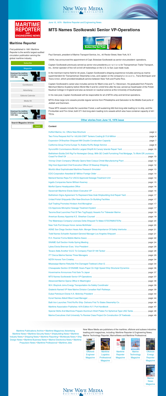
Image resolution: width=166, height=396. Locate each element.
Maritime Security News (39, 333)
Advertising (27, 90)
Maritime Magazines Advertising (60, 330)
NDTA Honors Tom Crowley (61, 259)
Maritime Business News (35, 339)
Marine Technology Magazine (135, 354)
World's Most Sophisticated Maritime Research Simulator (75, 169)
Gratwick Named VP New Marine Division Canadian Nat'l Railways (79, 289)
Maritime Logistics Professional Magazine (105, 356)
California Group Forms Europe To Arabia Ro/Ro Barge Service (78, 144)
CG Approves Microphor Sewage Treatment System (72, 207)
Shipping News (32, 336)
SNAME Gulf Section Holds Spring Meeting (68, 242)
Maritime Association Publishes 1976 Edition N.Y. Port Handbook (78, 306)
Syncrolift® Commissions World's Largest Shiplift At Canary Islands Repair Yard (85, 149)
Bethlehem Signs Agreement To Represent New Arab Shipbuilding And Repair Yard (87, 195)
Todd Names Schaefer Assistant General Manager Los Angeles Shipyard (82, 233)
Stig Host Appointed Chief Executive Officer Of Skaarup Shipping (78, 164)
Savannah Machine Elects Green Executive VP (70, 190)
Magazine (28, 68)
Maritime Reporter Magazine (120, 354)
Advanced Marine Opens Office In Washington (70, 280)
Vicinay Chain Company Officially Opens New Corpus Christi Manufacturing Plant (86, 160)
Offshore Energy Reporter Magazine (150, 356)
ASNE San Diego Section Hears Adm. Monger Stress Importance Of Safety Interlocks (88, 229)
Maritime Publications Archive (30, 330)
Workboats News (68, 336)
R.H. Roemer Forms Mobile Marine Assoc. (68, 237)
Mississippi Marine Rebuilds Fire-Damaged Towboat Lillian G (77, 263)
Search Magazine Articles (23, 122)
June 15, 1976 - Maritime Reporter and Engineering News (75, 22)
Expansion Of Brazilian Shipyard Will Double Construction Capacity (80, 140)
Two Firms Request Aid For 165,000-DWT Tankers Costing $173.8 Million (82, 136)
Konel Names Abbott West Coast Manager (68, 298)
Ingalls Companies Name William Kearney (68, 182)
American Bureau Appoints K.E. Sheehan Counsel (72, 216)
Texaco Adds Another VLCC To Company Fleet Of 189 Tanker (77, 250)
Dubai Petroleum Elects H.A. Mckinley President (71, 293)
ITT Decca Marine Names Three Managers (68, 255)
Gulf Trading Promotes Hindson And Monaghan (70, 203)
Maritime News (19, 333)
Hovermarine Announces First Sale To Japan (69, 272)
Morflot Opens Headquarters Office (64, 186)
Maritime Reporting (49, 336)
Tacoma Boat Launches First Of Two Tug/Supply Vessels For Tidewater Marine (85, 212)
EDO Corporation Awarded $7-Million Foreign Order (72, 173)
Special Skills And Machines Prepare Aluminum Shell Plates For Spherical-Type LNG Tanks (91, 310)
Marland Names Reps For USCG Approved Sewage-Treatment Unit (79, 177)
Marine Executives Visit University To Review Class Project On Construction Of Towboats (89, 315)
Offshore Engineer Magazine (90, 354)
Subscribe (28, 63)
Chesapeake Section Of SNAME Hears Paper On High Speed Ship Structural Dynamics (89, 267)
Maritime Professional (47, 342)
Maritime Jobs (65, 342)
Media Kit (28, 100)
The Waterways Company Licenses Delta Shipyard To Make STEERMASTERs (85, 220)
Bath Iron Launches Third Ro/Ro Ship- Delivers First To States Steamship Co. (84, 302)
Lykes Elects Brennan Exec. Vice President (68, 246)
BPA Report (28, 106)
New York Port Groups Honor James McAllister (70, 225)
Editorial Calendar (27, 95)
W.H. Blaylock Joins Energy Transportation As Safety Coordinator (78, 285)
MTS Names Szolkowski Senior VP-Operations (70, 276)
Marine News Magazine (150, 380)
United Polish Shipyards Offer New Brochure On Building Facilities (79, 199)
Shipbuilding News (60, 333)
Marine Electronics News (60, 339)
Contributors (28, 84)
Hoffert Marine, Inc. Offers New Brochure (67, 131)
